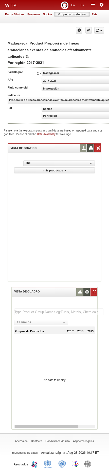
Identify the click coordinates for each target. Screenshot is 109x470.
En (73, 5)
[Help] (79, 30)
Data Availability (46, 134)
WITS (10, 5)
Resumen (33, 14)
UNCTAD (49, 464)
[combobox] (41, 322)
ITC (35, 464)
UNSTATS (62, 464)
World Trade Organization (75, 464)
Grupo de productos (72, 14)
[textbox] (58, 312)
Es (82, 5)
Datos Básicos (14, 14)
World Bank (89, 464)
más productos (53, 170)
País (94, 14)
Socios (47, 14)
